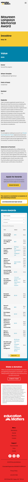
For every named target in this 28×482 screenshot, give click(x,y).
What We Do (14, 430)
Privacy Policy (14, 470)
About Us (14, 435)
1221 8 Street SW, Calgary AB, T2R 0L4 (14, 479)
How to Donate (14, 445)
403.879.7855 (14, 475)
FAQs (14, 448)
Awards (14, 433)
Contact (14, 438)
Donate (14, 451)
